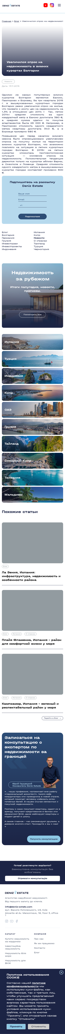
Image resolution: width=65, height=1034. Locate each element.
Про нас (39, 939)
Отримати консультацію (32, 878)
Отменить (38, 1026)
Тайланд (12, 443)
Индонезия (9, 249)
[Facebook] (16, 921)
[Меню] (59, 5)
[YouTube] (46, 5)
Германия (8, 238)
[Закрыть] (61, 972)
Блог (16, 21)
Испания (39, 232)
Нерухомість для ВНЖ (15, 961)
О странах (40, 240)
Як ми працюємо (44, 943)
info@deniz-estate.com (18, 907)
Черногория (41, 249)
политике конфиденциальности (26, 985)
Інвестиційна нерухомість (13, 947)
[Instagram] (52, 5)
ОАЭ (8, 409)
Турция (38, 246)
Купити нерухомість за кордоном (17, 940)
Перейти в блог (51, 718)
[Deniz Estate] (11, 5)
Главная (6, 21)
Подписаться (32, 216)
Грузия (6, 240)
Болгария (8, 235)
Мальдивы (14, 494)
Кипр (37, 235)
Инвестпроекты (12, 246)
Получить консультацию (44, 839)
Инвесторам (10, 243)
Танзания (12, 477)
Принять (16, 1026)
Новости (8, 81)
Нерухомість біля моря (15, 954)
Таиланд (39, 243)
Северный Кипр (18, 460)
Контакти (39, 948)
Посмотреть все (32, 314)
